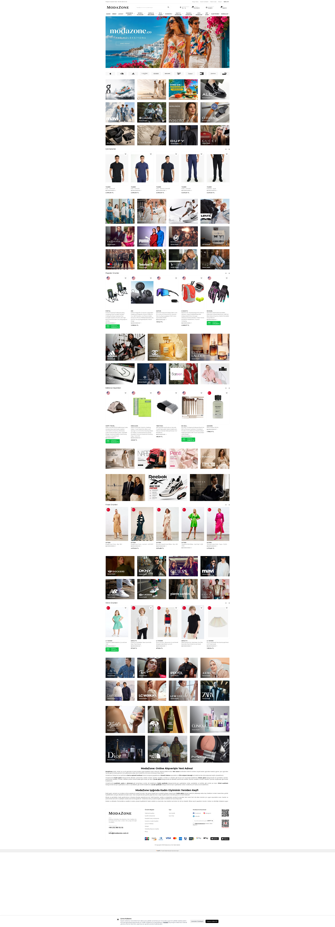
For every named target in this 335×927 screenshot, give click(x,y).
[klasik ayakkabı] (215, 89)
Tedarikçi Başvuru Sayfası (152, 829)
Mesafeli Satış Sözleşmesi (152, 818)
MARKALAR (224, 14)
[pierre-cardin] (183, 589)
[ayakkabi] (215, 373)
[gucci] (215, 589)
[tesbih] (120, 373)
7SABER (108, 187)
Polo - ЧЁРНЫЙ (110, 188)
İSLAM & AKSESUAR (189, 13)
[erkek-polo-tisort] (120, 135)
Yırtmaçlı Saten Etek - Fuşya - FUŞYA (217, 544)
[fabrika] (120, 236)
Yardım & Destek (204, 1)
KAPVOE (158, 311)
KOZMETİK (168, 14)
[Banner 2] (167, 487)
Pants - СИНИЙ (186, 188)
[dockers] (120, 566)
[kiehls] (125, 719)
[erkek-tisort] (183, 459)
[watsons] (151, 459)
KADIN (108, 14)
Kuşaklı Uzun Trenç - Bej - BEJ (114, 544)
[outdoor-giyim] (151, 112)
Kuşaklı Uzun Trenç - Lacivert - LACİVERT (142, 544)
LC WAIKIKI (109, 640)
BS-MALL (184, 426)
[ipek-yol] (183, 668)
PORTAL (108, 311)
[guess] (183, 566)
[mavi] (215, 566)
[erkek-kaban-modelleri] (183, 135)
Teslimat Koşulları (149, 813)
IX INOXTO (184, 311)
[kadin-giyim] (151, 89)
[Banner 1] (125, 487)
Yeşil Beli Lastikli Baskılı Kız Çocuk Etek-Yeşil (116, 643)
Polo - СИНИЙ (135, 188)
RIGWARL (210, 311)
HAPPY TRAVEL (110, 426)
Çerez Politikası (149, 823)
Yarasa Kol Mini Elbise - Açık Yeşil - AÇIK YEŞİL (192, 545)
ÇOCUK (120, 14)
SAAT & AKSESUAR (178, 13)
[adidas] (125, 347)
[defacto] (120, 691)
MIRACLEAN (134, 426)
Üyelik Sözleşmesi (150, 815)
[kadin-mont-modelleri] (183, 89)
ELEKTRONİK (215, 14)
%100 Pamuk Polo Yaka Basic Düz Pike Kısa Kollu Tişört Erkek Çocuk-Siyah (192, 643)
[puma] (151, 236)
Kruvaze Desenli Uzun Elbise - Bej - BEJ (167, 544)
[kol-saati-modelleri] (215, 112)
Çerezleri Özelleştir (197, 921)
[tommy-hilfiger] (120, 259)
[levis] (215, 211)
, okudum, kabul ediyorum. (202, 824)
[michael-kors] (183, 236)
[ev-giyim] (183, 691)
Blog (146, 831)
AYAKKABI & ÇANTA (129, 13)
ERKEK (114, 14)
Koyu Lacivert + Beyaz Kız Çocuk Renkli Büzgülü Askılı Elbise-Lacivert (167, 643)
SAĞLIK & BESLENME (151, 13)
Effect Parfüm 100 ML (213, 427)
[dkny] (151, 566)
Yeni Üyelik (172, 813)
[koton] (183, 211)
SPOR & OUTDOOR (140, 13)
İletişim (220, 1)
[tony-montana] (151, 373)
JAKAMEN (210, 426)
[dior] (125, 749)
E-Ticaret (162, 850)
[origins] (167, 719)
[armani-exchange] (120, 668)
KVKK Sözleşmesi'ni (200, 823)
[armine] (215, 668)
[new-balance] (120, 589)
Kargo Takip (195, 1)
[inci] (151, 211)
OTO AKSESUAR (199, 13)
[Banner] (167, 42)
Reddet (165, 922)
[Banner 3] (209, 487)
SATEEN (108, 542)
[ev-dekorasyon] (120, 459)
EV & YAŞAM (160, 13)
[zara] (215, 691)
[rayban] (151, 668)
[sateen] (183, 373)
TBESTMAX (159, 426)
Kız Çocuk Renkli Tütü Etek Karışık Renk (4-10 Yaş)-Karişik (217, 643)
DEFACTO (134, 640)
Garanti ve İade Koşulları (151, 821)
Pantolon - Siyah (211, 188)
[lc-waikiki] (151, 691)
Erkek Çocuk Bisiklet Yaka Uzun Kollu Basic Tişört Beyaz (141, 643)
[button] (226, 149)
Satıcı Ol (226, 1)
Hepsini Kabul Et (212, 921)
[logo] (118, 7)
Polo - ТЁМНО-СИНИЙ (163, 188)
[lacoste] (151, 589)
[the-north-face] (167, 749)
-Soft (158, 850)
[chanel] (167, 347)
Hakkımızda (213, 1)
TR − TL (184, 8)
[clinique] (209, 719)
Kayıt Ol (210, 820)
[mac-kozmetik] (209, 749)
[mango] (215, 459)
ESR (132, 311)
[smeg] (215, 236)
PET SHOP (207, 13)
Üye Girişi (171, 815)
